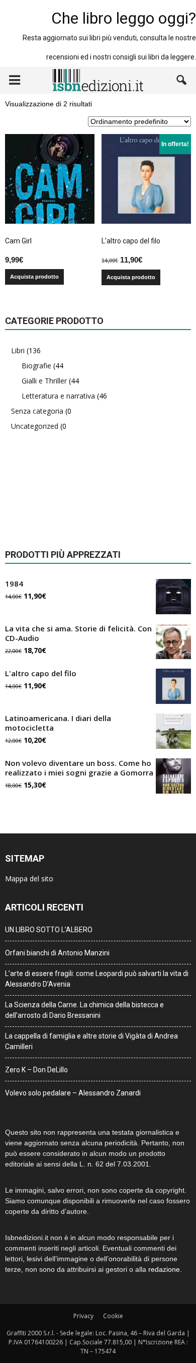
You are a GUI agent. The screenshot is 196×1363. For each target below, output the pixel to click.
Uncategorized (34, 426)
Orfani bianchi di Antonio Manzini (57, 953)
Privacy (83, 1316)
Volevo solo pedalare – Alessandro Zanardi (73, 1093)
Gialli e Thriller (44, 380)
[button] (182, 80)
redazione (164, 1269)
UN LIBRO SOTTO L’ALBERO (48, 930)
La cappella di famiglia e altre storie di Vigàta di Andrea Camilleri (91, 1041)
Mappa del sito (29, 878)
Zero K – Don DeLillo (36, 1070)
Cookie (113, 1316)
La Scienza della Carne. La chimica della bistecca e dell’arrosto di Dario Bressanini (84, 1010)
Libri (18, 350)
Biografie (36, 365)
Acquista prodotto (34, 277)
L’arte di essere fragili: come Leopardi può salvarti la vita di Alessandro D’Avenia (96, 978)
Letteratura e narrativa (58, 396)
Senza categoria (37, 411)
